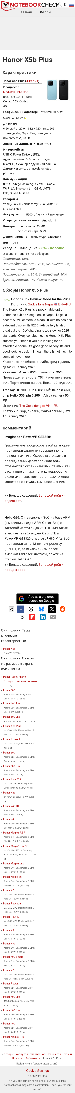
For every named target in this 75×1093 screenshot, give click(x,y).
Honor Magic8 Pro (13, 1037)
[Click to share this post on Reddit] (62, 609)
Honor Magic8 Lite (13, 863)
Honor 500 (9, 752)
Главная (25, 12)
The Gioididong (30, 405)
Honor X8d (9, 792)
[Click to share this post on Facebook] (20, 609)
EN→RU (64, 304)
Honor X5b (9, 648)
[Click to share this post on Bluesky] (41, 609)
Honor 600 (9, 690)
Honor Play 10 (11, 916)
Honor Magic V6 (12, 876)
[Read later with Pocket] (22, 617)
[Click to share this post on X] (52, 609)
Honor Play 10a (12, 903)
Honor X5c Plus (12, 726)
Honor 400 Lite (11, 997)
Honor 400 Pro (11, 1010)
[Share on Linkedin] (43, 617)
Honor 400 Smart (13, 957)
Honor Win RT (11, 806)
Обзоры (44, 12)
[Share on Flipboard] (32, 617)
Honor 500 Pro (11, 766)
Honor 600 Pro (11, 703)
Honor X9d (9, 930)
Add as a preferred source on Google (41, 598)
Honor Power (10, 983)
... (70, 12)
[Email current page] (53, 617)
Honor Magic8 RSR (14, 832)
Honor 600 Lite (11, 716)
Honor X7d (9, 943)
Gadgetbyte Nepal (41, 304)
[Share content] (11, 609)
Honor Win (9, 819)
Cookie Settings (37, 1070)
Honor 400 (9, 1023)
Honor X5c (9, 890)
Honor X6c (9, 970)
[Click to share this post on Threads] (31, 609)
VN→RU (52, 405)
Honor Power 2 (11, 739)
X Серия (32, 81)
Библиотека (32, 1058)
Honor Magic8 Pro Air (15, 846)
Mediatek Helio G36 (15, 92)
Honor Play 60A (12, 779)
